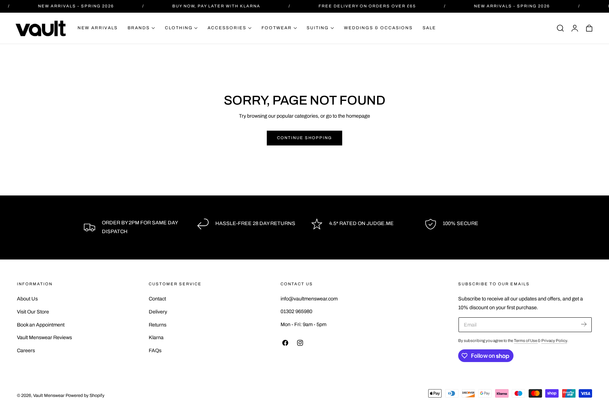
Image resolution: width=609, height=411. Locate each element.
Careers (26, 350)
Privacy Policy (554, 340)
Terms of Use (526, 340)
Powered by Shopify (85, 395)
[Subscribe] (584, 324)
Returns (157, 324)
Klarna (156, 337)
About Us (27, 298)
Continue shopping (304, 138)
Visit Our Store (33, 311)
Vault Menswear (48, 395)
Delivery (158, 311)
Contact (157, 298)
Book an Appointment (40, 324)
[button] (560, 28)
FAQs (155, 350)
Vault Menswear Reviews (44, 337)
